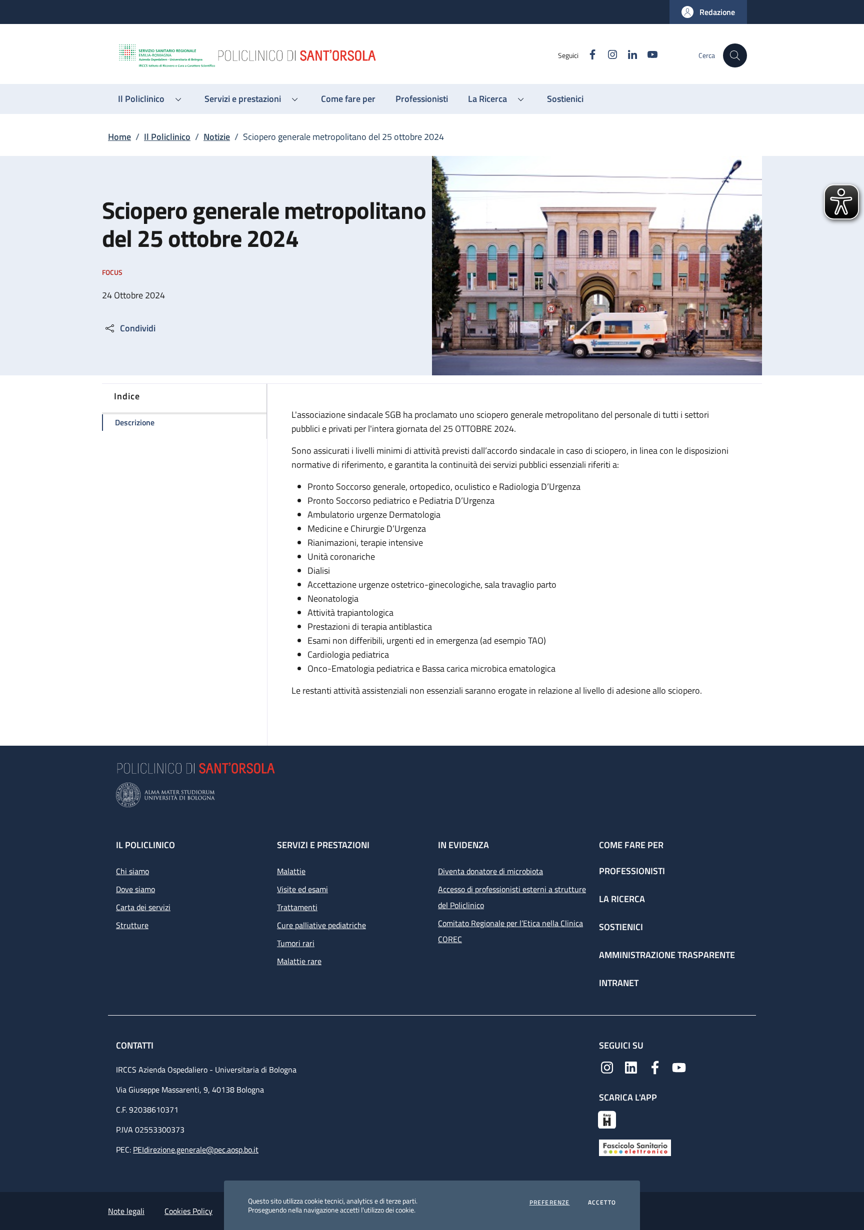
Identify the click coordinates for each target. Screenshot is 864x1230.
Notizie (217, 136)
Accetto (602, 1203)
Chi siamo (132, 871)
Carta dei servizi (143, 907)
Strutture (132, 925)
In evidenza (463, 845)
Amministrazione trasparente (667, 955)
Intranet (618, 983)
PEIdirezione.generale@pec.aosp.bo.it (195, 1150)
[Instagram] (607, 1067)
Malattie (291, 871)
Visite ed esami (302, 889)
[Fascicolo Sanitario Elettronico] (635, 1147)
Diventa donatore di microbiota (490, 871)
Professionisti (632, 871)
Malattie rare (299, 961)
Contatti (136, 1045)
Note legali (126, 1211)
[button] (708, 12)
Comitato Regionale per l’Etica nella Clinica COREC (510, 931)
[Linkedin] (631, 1067)
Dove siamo (135, 889)
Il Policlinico (167, 136)
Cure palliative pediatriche (321, 925)
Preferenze (550, 1203)
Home (119, 136)
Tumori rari (295, 943)
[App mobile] (607, 1119)
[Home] (337, 55)
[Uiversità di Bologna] (432, 795)
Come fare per (631, 845)
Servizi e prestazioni (323, 845)
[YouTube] (679, 1067)
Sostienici (621, 927)
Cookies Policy (188, 1211)
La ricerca (622, 899)
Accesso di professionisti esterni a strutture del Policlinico (512, 897)
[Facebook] (655, 1067)
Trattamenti (297, 907)
